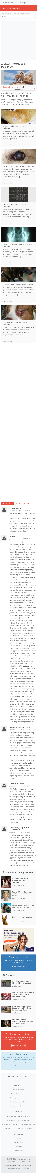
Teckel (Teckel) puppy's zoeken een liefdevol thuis (22, 894)
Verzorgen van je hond (18, 1098)
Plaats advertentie (11, 3)
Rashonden (9, 13)
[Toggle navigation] (33, 8)
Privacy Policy (18, 1143)
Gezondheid (8, 87)
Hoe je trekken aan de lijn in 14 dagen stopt (22, 982)
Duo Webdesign (24, 1161)
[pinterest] (25, 1077)
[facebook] (9, 1077)
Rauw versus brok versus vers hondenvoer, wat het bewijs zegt (23, 995)
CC (30, 1165)
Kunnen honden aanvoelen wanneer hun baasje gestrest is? (22, 1021)
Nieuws (10, 975)
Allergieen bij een (15, 127)
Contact (18, 1139)
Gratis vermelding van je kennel (18, 1116)
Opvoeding (22, 87)
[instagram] (21, 1077)
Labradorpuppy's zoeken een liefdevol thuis (23, 906)
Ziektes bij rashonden (18, 1094)
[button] (2, 89)
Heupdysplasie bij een (17, 245)
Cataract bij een (18, 166)
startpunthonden (3, 8)
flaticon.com (25, 1165)
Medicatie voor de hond (18, 1102)
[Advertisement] (18, 40)
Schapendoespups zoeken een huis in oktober (20, 880)
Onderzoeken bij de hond (18, 1106)
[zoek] (34, 16)
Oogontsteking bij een (17, 323)
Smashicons (25, 1168)
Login (24, 3)
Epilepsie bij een (15, 205)
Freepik (10, 1168)
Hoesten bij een (18, 284)
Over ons (18, 1151)
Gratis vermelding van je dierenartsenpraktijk (18, 1124)
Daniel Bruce (17, 1168)
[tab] (7, 503)
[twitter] (13, 1077)
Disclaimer (18, 1147)
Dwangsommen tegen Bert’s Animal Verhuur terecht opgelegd (22, 1008)
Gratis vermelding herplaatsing (18, 1120)
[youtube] (17, 1077)
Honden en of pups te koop (20, 872)
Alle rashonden (18, 1090)
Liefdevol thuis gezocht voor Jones (22, 918)
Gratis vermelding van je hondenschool (18, 1128)
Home (2, 13)
